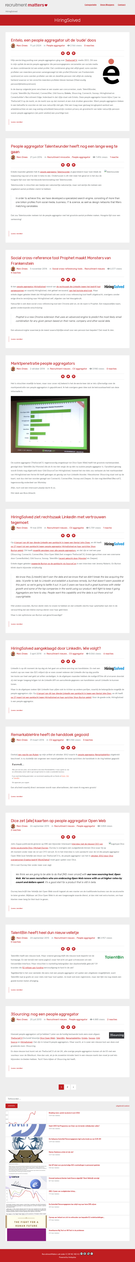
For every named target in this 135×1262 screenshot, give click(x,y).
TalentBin (60, 1038)
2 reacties (16, 830)
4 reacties (16, 272)
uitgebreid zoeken (122, 1106)
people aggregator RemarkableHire (94, 755)
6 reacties (108, 653)
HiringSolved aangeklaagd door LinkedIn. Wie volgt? (56, 648)
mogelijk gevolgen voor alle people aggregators (54, 550)
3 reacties (88, 740)
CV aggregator (80, 369)
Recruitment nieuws (95, 269)
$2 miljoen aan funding (32, 968)
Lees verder (17, 122)
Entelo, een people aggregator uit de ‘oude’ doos (53, 40)
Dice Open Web (47, 1038)
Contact (122, 4)
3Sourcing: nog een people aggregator (45, 1014)
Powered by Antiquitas (67, 1257)
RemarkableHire (73, 1038)
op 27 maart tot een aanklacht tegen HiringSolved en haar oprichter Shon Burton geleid (51, 697)
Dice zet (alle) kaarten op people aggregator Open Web (58, 820)
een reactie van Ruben (28, 755)
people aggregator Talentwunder (55, 172)
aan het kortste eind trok (80, 291)
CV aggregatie (76, 528)
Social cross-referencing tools (68, 269)
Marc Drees (22, 45)
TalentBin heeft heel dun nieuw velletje (45, 932)
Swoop (92, 1038)
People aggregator (56, 45)
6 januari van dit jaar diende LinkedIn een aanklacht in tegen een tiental (74, 693)
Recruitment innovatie (59, 157)
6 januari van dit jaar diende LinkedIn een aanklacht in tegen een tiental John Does (52, 542)
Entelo (85, 1038)
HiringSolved (26, 1042)
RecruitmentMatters (49, 1254)
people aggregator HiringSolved (31, 287)
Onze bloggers (107, 4)
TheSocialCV (71, 60)
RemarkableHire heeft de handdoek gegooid (50, 734)
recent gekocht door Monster (72, 558)
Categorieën (91, 4)
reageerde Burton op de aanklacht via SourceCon (53, 564)
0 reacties (89, 45)
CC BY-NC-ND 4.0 (73, 1254)
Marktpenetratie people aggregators (43, 363)
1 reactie (114, 157)
